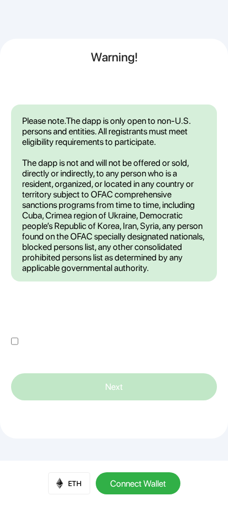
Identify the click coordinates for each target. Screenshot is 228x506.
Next (114, 387)
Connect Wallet (138, 483)
